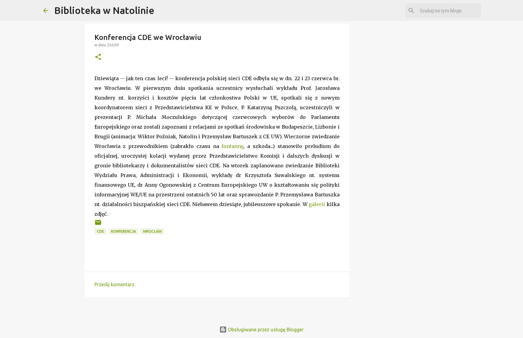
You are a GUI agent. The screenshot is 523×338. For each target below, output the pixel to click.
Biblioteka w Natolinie (104, 10)
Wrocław (152, 231)
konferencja (123, 231)
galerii (317, 204)
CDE (100, 231)
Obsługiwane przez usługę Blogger (265, 329)
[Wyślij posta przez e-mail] (98, 225)
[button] (98, 57)
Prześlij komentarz (114, 284)
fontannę (232, 146)
